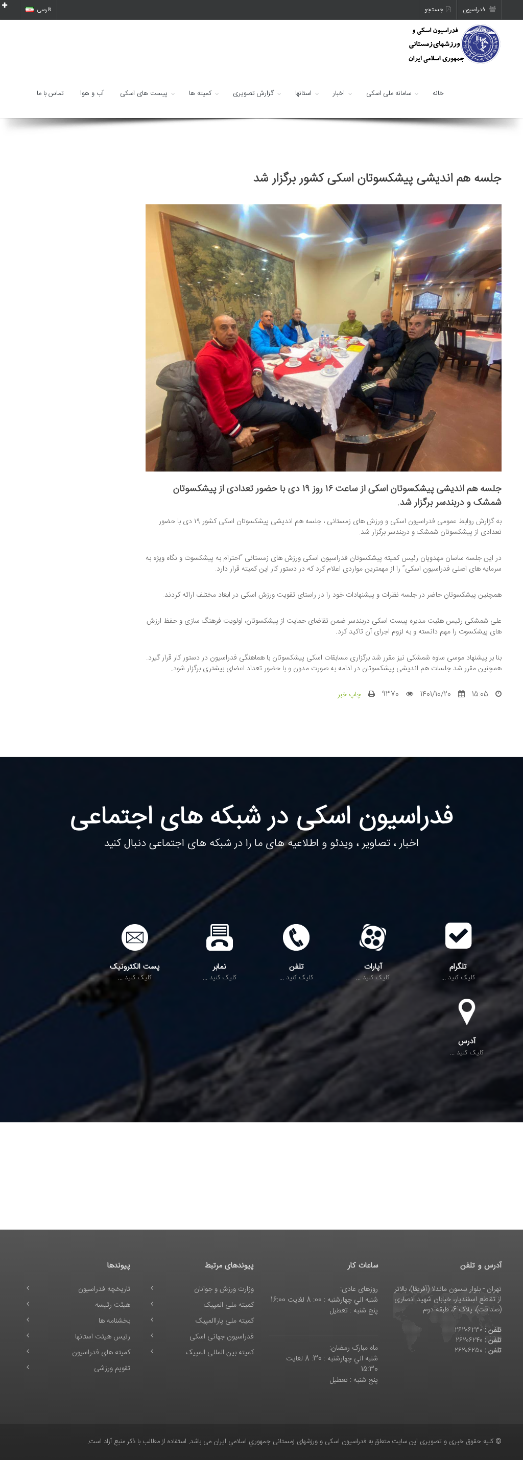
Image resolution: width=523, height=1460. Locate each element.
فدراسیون (475, 10)
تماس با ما (50, 93)
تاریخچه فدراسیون (104, 1289)
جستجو (433, 10)
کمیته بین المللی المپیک (220, 1353)
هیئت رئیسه (112, 1305)
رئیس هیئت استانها (102, 1337)
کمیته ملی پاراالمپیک (225, 1321)
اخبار (339, 93)
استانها (303, 93)
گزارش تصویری (253, 93)
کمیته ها (200, 93)
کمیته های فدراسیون (101, 1353)
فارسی (44, 10)
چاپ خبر (349, 695)
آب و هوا (92, 93)
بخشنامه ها (114, 1321)
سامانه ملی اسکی (388, 93)
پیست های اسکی (144, 93)
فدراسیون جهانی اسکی (221, 1337)
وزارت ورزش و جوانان (224, 1289)
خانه (438, 93)
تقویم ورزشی (112, 1368)
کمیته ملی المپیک (229, 1305)
